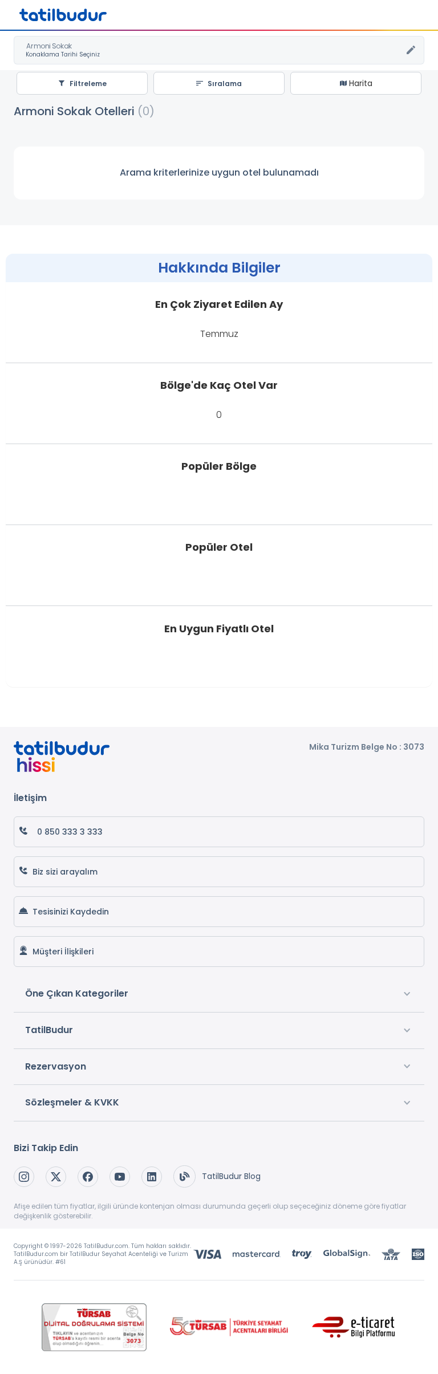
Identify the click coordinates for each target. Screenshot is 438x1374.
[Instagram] (24, 1176)
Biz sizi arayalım (65, 871)
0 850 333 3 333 (70, 832)
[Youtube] (120, 1176)
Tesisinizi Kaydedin (71, 911)
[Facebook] (88, 1176)
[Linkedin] (151, 1176)
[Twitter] (56, 1176)
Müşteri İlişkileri (63, 951)
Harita (359, 83)
